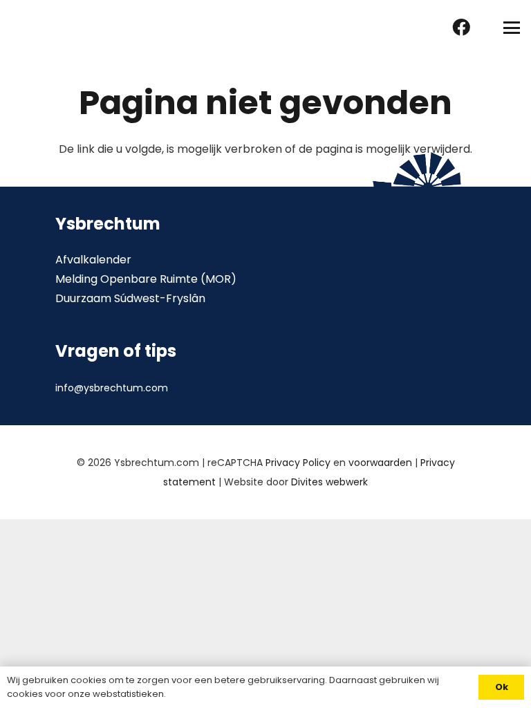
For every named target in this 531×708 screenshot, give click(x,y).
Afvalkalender (93, 260)
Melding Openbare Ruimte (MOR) (145, 279)
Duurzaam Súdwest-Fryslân (130, 298)
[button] (511, 27)
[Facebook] (461, 27)
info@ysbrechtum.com (111, 388)
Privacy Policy (298, 462)
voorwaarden (380, 462)
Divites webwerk (329, 482)
